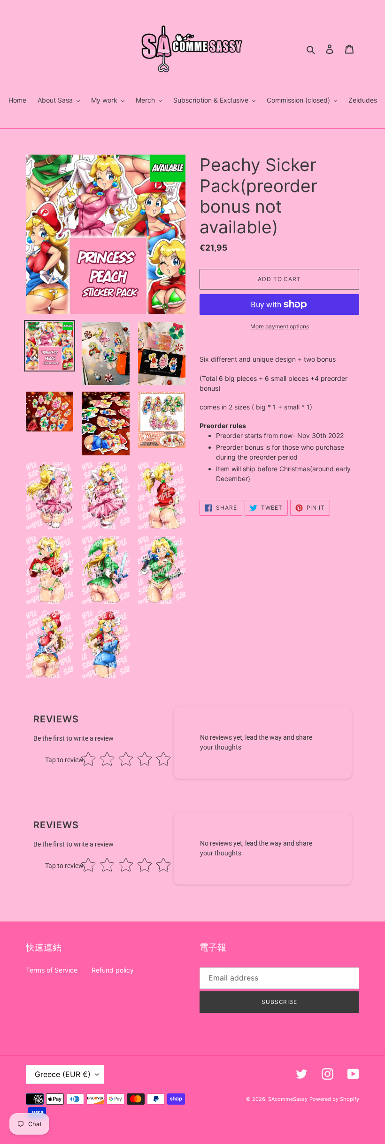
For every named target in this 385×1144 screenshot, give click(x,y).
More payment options (279, 326)
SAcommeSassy (288, 1099)
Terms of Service (51, 970)
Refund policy (113, 970)
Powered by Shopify (334, 1099)
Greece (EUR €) (63, 1074)
